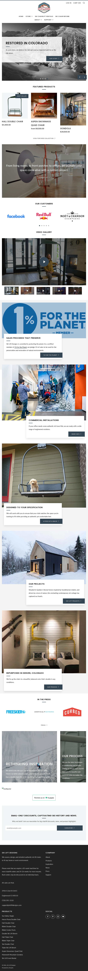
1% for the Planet (20, 347)
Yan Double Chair (8, 944)
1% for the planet (50, 355)
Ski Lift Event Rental (9, 958)
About (37, 20)
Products (49, 861)
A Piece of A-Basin (50, 521)
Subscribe (69, 828)
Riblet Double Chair (9, 926)
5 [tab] (48, 225)
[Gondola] (73, 109)
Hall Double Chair (8, 923)
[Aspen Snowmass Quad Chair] (44, 106)
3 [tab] (45, 78)
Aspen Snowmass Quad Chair (12, 951)
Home (21, 16)
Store (28, 16)
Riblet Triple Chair (8, 941)
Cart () (77, 3)
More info (76, 434)
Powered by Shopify (7, 968)
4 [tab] (47, 78)
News (48, 868)
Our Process (52, 687)
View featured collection (43, 138)
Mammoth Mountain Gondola (12, 955)
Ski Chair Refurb (62, 16)
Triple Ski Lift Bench (9, 948)
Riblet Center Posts (9, 930)
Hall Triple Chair (7, 937)
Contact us (43, 177)
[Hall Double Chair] (15, 106)
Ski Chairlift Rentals (44, 16)
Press (43, 725)
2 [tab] (42, 78)
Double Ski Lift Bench (9, 933)
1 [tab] (40, 78)
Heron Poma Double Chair (11, 919)
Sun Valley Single (8, 916)
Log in (68, 3)
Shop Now (53, 58)
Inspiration (49, 864)
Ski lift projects (73, 601)
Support (47, 20)
